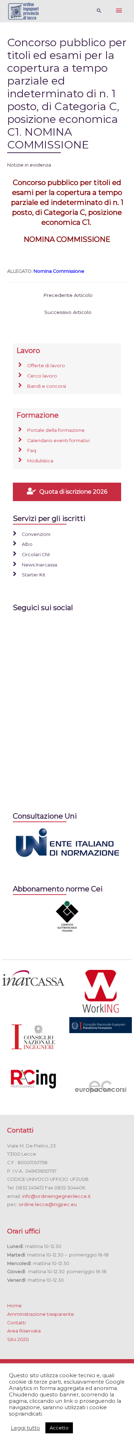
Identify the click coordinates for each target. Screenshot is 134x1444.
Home (14, 1305)
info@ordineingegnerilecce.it (56, 1196)
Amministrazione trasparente (40, 1314)
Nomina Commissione (59, 271)
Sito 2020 (18, 1339)
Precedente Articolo (68, 295)
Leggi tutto (25, 1428)
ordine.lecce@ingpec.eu (48, 1204)
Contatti (16, 1322)
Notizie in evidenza (29, 165)
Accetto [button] (59, 1428)
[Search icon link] (99, 11)
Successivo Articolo (67, 312)
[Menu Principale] (119, 11)
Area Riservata (24, 1331)
